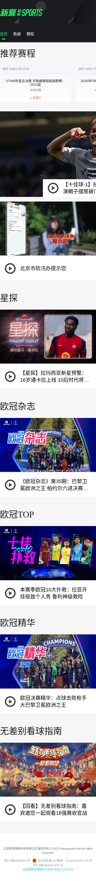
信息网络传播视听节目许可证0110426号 (48, 869)
